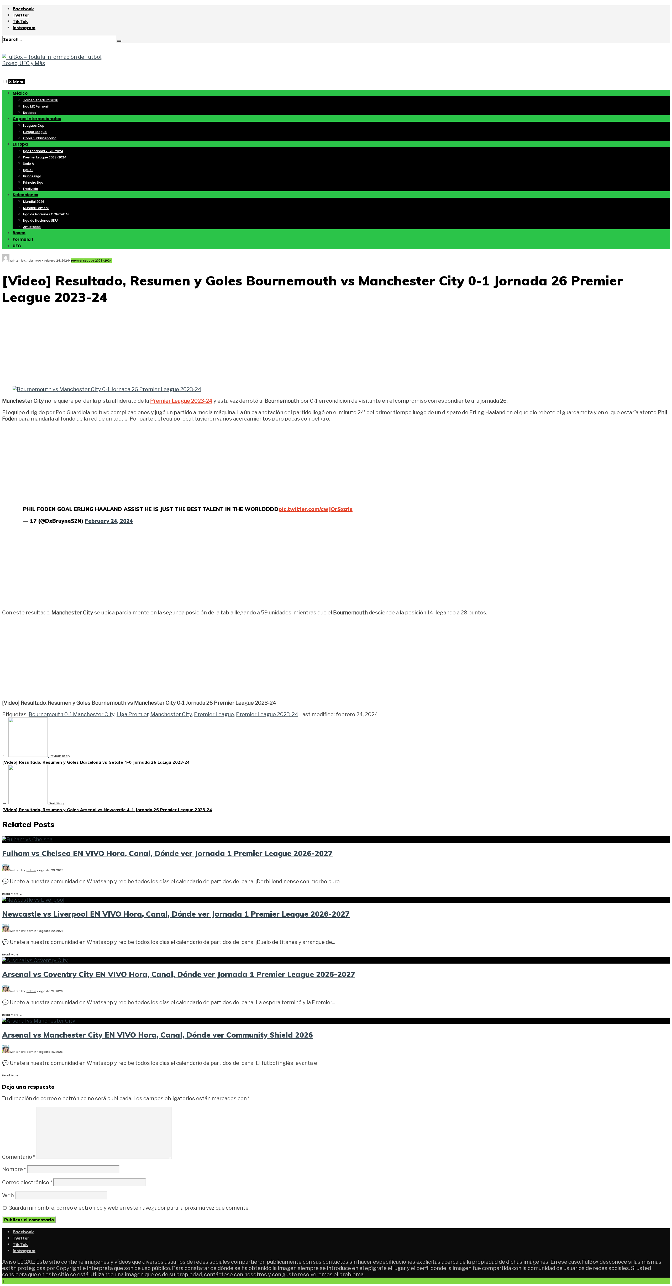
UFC (17, 246)
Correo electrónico (27, 1182)
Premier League (214, 714)
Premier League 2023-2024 (44, 157)
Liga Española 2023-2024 (43, 151)
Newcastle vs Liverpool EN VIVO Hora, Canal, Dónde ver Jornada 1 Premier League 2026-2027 (176, 913)
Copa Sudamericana (39, 138)
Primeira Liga (33, 182)
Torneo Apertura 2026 (40, 100)
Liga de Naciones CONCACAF (46, 214)
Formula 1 (23, 239)
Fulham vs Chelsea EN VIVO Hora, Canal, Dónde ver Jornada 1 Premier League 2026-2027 (167, 853)
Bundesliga (32, 176)
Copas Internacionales (37, 118)
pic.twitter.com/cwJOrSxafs (316, 509)
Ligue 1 (28, 170)
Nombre (14, 1169)
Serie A (28, 163)
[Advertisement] (336, 347)
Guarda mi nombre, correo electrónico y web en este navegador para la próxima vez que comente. (129, 1208)
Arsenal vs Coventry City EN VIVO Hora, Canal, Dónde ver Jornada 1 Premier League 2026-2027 (178, 974)
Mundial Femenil (36, 208)
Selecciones (25, 195)
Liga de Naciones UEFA (40, 220)
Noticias (29, 112)
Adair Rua (34, 260)
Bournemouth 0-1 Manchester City (71, 714)
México (20, 93)
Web (8, 1195)
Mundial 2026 (33, 201)
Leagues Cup (33, 125)
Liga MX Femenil (36, 106)
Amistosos (32, 227)
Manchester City (171, 714)
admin (31, 870)
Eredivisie (30, 189)
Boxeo (19, 233)
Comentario (18, 1157)
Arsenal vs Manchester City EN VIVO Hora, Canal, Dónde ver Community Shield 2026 (157, 1034)
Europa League (35, 132)
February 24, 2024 (109, 521)
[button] (5, 81)
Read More (12, 894)
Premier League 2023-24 (181, 401)
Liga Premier (132, 714)
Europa (20, 144)
